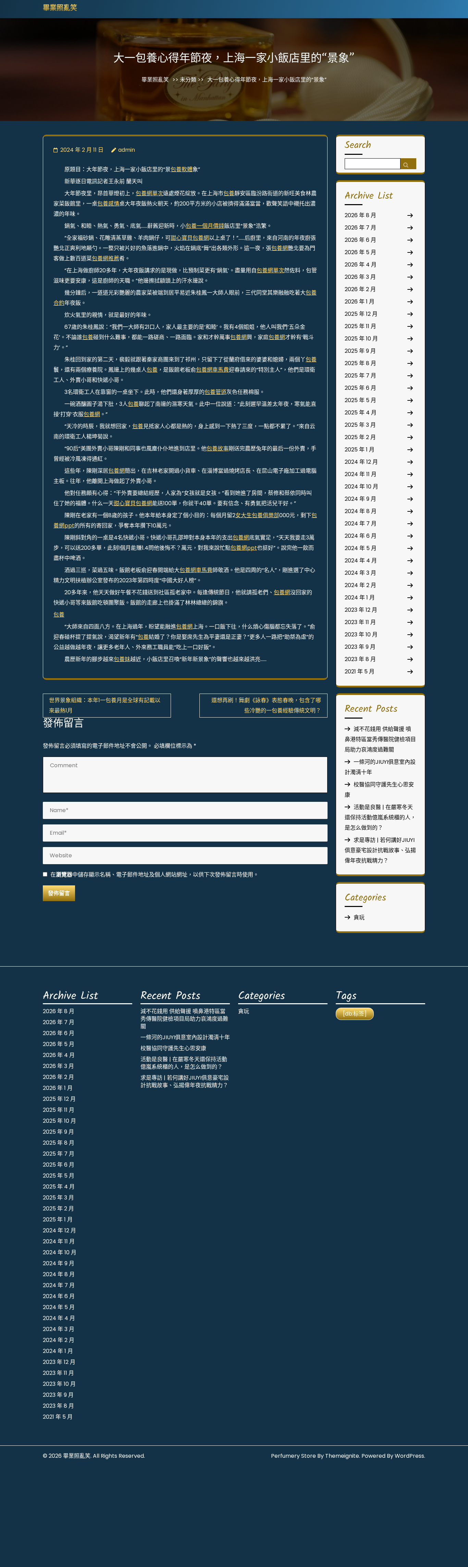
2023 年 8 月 (360, 659)
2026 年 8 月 (360, 215)
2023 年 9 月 (360, 647)
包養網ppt (244, 548)
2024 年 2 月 (360, 585)
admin (126, 150)
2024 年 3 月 (360, 573)
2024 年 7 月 (361, 523)
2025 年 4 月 (361, 412)
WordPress (409, 1456)
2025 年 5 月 (360, 400)
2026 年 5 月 (360, 252)
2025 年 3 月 (360, 425)
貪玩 (359, 917)
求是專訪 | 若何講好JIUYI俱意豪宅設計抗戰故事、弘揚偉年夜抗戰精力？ (380, 850)
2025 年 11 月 (360, 326)
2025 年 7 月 (360, 376)
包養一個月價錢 (205, 226)
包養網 (279, 248)
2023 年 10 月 (361, 634)
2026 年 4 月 (361, 265)
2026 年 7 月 (360, 228)
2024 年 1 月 (360, 597)
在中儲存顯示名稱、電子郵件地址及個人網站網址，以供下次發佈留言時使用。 (154, 875)
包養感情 (108, 204)
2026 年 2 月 (360, 289)
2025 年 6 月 (360, 388)
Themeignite (342, 1456)
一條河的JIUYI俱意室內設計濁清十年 (185, 1037)
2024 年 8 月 (361, 511)
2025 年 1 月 (359, 449)
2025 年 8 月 (360, 363)
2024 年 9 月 (360, 499)
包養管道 (215, 392)
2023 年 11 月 (360, 622)
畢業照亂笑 (60, 8)
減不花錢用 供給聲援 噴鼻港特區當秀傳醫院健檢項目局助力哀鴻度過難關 (380, 739)
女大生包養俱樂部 (257, 515)
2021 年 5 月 (359, 671)
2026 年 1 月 (359, 302)
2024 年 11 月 (361, 474)
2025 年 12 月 (361, 314)
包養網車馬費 (212, 370)
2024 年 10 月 (361, 486)
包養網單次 (149, 193)
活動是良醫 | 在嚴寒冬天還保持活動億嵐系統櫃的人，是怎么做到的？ (380, 817)
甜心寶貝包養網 (190, 238)
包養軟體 (182, 169)
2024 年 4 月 (361, 560)
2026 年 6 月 (360, 240)
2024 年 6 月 (361, 536)
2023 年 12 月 (361, 610)
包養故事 (218, 448)
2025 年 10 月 (361, 339)
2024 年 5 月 (361, 548)
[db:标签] (355, 1014)
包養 (228, 193)
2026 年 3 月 (360, 277)
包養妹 (122, 659)
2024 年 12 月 (361, 462)
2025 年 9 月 (360, 351)
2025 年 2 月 (360, 437)
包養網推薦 (105, 258)
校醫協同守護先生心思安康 (173, 1048)
